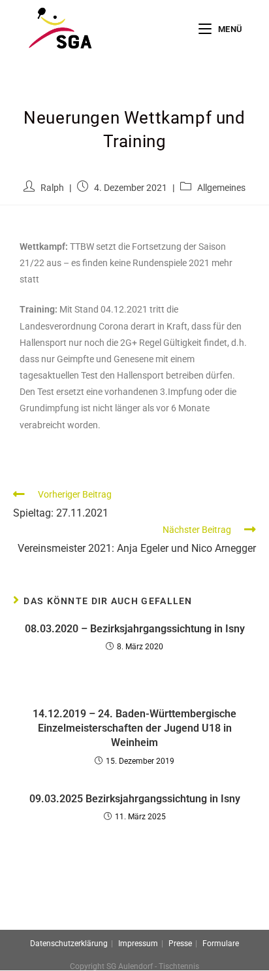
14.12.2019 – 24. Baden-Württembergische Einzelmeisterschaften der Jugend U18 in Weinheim (134, 728)
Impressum (138, 943)
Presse (180, 943)
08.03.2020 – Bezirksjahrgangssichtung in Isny (135, 628)
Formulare (220, 943)
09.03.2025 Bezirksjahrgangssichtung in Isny (134, 798)
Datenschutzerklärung (69, 943)
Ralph (52, 187)
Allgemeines (221, 187)
